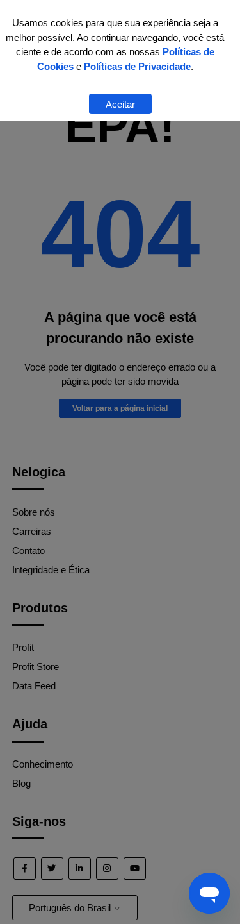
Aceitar (120, 104)
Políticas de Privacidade (137, 66)
